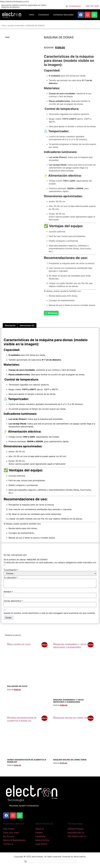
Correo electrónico (13, 601)
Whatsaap (52, 313)
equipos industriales (16, 25)
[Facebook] (81, 15)
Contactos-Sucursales (63, 14)
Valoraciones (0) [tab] (27, 325)
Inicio (31, 14)
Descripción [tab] (10, 325)
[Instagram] (88, 15)
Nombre (8, 592)
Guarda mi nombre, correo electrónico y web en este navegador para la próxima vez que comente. (49, 613)
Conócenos (43, 14)
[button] (51, 313)
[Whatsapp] (94, 15)
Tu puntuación (11, 570)
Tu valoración (11, 578)
